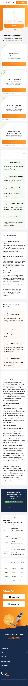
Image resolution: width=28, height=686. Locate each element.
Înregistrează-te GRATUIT (14, 507)
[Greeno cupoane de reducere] (21, 576)
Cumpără (14, 25)
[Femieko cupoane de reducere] (14, 580)
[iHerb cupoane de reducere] (6, 572)
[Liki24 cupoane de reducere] (6, 580)
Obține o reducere (14, 63)
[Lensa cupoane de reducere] (14, 568)
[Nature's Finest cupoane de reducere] (14, 576)
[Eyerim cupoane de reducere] (21, 572)
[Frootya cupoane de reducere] (6, 576)
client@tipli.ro (14, 637)
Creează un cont (21, 2)
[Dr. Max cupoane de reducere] (6, 568)
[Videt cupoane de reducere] (21, 568)
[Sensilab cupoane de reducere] (21, 580)
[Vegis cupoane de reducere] (14, 572)
